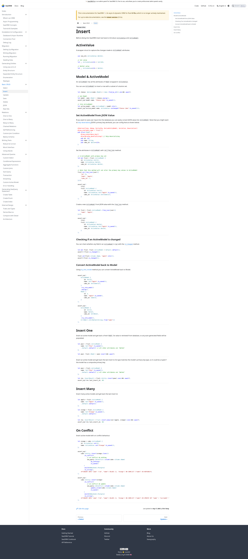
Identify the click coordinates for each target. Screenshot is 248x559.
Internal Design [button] (7, 205)
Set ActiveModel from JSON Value (184, 18)
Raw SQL (6, 109)
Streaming (7, 179)
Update (6, 95)
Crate (197, 6)
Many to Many (8, 123)
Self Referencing (9, 130)
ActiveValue (177, 13)
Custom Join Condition (11, 133)
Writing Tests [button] (7, 140)
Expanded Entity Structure (12, 74)
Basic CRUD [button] (6, 84)
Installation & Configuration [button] (12, 32)
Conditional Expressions (12, 161)
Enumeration (8, 77)
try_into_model (86, 270)
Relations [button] (5, 112)
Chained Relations (9, 126)
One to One (7, 116)
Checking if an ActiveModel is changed (186, 21)
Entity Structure (9, 70)
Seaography (151, 539)
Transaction (7, 175)
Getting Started (67, 533)
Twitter (106, 539)
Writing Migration (9, 53)
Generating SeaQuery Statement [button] (10, 190)
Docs (16, 6)
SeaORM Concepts (10, 25)
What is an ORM (9, 18)
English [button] (221, 6)
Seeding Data (8, 60)
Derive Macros (8, 212)
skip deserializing (84, 122)
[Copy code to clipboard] (166, 55)
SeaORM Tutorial (68, 536)
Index (4, 11)
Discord (107, 536)
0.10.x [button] (210, 6)
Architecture (7, 219)
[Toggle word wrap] (163, 441)
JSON (5, 105)
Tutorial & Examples (10, 28)
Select (5, 88)
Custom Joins (8, 168)
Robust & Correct (9, 144)
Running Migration (10, 56)
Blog (22, 6)
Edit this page (84, 509)
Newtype (6, 81)
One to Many (8, 119)
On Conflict (177, 32)
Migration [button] (5, 46)
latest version (112, 17)
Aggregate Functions (10, 165)
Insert (5, 91)
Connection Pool (9, 39)
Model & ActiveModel (180, 15)
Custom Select (8, 158)
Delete (5, 102)
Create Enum (8, 198)
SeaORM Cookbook (69, 539)
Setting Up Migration (11, 49)
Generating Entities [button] (9, 63)
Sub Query (7, 172)
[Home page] (78, 23)
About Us (150, 536)
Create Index (7, 202)
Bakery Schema (8, 137)
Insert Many (177, 30)
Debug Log (7, 42)
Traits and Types (9, 209)
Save (4, 98)
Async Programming (10, 21)
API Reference (67, 542)
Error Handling (8, 186)
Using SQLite (7, 151)
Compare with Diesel (10, 216)
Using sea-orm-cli (9, 67)
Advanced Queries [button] (8, 154)
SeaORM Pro (91, 1)
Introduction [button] (6, 14)
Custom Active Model (11, 182)
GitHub (203, 6)
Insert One (177, 27)
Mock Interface (8, 147)
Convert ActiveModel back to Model (185, 24)
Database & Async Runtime (13, 35)
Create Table (7, 195)
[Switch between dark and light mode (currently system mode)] (228, 5)
